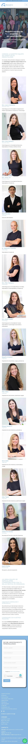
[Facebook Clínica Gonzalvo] (1, 711)
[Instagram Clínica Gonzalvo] (3, 711)
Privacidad (23, 738)
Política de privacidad (14, 671)
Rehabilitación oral (5, 707)
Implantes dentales (5, 693)
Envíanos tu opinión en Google (8, 713)
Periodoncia (4, 702)
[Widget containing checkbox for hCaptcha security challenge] (13, 676)
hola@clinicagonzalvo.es (15, 734)
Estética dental (4, 697)
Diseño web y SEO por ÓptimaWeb (9, 741)
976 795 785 (8, 733)
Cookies (3, 739)
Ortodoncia (3, 695)
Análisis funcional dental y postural (9, 708)
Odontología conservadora (7, 698)
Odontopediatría (5, 703)
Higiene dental (4, 700)
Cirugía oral (3, 705)
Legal (19, 738)
